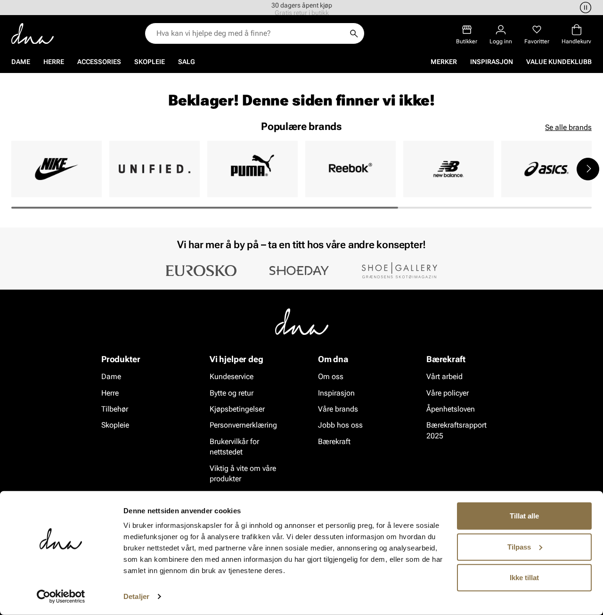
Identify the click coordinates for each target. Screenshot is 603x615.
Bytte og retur (231, 392)
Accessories (99, 61)
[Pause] (584, 7)
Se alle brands (568, 127)
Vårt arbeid (444, 376)
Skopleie (149, 61)
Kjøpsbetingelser (237, 409)
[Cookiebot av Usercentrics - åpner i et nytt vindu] (61, 597)
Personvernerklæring (243, 425)
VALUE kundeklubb (559, 61)
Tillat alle (524, 516)
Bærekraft (334, 441)
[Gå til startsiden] (32, 33)
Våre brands (338, 409)
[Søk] (353, 33)
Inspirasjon (491, 61)
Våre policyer (447, 392)
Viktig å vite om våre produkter (243, 473)
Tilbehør (114, 409)
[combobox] (249, 33)
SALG (186, 61)
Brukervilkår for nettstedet (234, 446)
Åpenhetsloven (450, 409)
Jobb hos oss (340, 425)
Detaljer (136, 596)
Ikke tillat (524, 578)
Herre (53, 61)
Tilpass (519, 546)
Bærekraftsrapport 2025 (456, 430)
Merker (444, 61)
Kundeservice (231, 376)
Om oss (330, 376)
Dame (20, 61)
